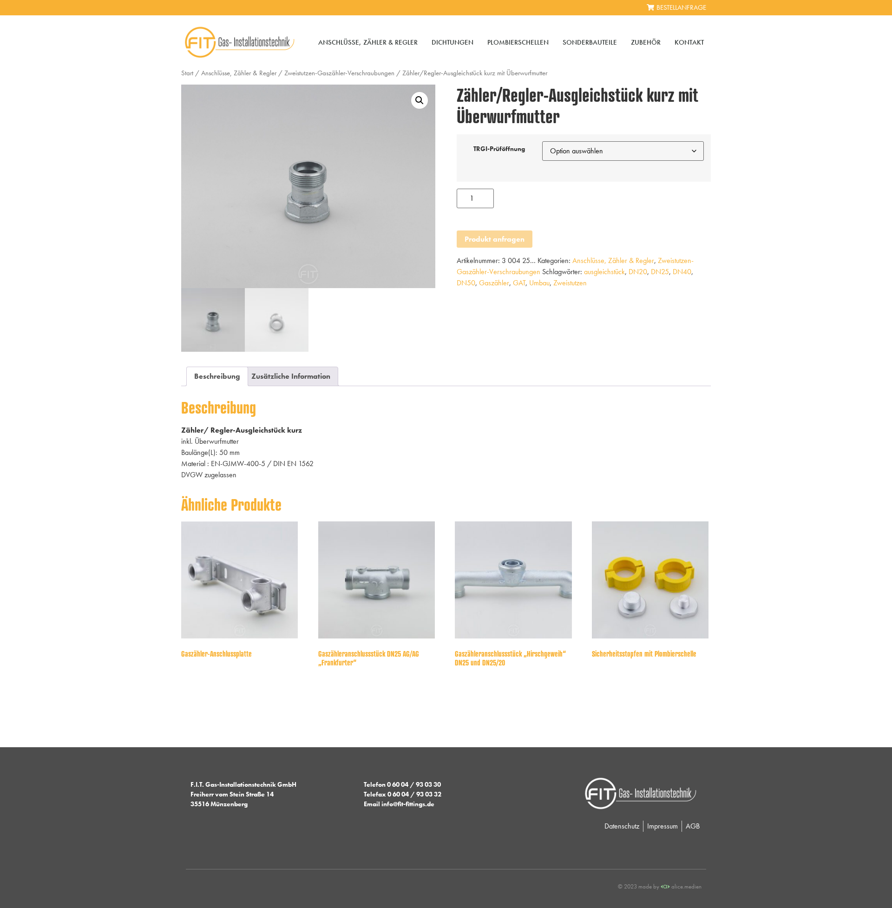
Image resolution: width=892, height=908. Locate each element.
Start (187, 73)
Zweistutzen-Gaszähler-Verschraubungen (339, 73)
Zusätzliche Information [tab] (290, 376)
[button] (419, 100)
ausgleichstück (604, 271)
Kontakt (689, 42)
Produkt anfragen (495, 239)
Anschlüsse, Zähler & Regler (368, 42)
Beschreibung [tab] (217, 376)
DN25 (660, 271)
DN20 (638, 271)
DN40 (682, 271)
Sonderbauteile (590, 42)
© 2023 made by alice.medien (660, 886)
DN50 (466, 283)
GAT (519, 283)
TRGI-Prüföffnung (499, 148)
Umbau (539, 283)
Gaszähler (494, 283)
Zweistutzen (570, 283)
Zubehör (646, 42)
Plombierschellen (518, 42)
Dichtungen (452, 42)
